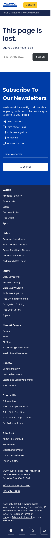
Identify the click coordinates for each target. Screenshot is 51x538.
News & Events (12, 325)
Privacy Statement (22, 517)
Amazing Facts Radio (14, 239)
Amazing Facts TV (12, 196)
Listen (6, 233)
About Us (8, 433)
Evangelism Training (13, 304)
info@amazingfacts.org (17, 485)
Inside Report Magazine (15, 353)
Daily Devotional (15, 122)
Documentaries (11, 212)
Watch (7, 190)
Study (6, 271)
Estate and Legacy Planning (18, 380)
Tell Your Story (10, 401)
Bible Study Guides (13, 288)
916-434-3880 (11, 491)
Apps (5, 223)
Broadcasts (9, 201)
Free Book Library (12, 310)
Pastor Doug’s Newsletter (16, 348)
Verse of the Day (15, 143)
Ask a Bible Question (13, 412)
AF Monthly (12, 138)
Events (6, 331)
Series (6, 207)
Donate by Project (12, 374)
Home (5, 13)
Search (40, 57)
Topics (6, 315)
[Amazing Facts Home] (12, 5)
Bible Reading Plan (17, 132)
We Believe (9, 444)
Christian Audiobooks (14, 256)
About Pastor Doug (13, 439)
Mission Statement (13, 450)
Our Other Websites (13, 455)
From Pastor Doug (16, 127)
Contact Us (9, 395)
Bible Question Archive (15, 245)
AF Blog (7, 342)
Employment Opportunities (17, 418)
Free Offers (8, 218)
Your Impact (9, 385)
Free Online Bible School (15, 299)
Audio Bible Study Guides (16, 250)
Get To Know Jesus (13, 423)
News (5, 337)
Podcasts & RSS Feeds (14, 261)
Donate (30, 5)
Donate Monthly (11, 369)
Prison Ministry (10, 461)
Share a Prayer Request (15, 407)
